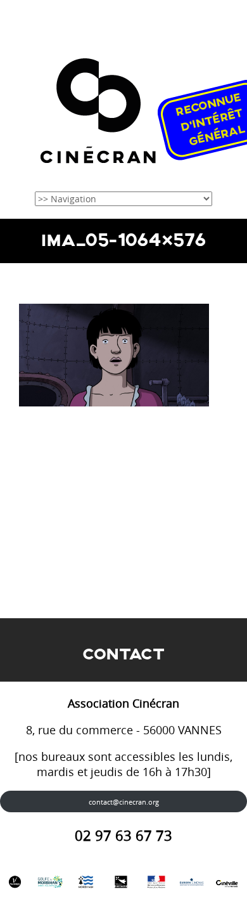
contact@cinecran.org (124, 802)
